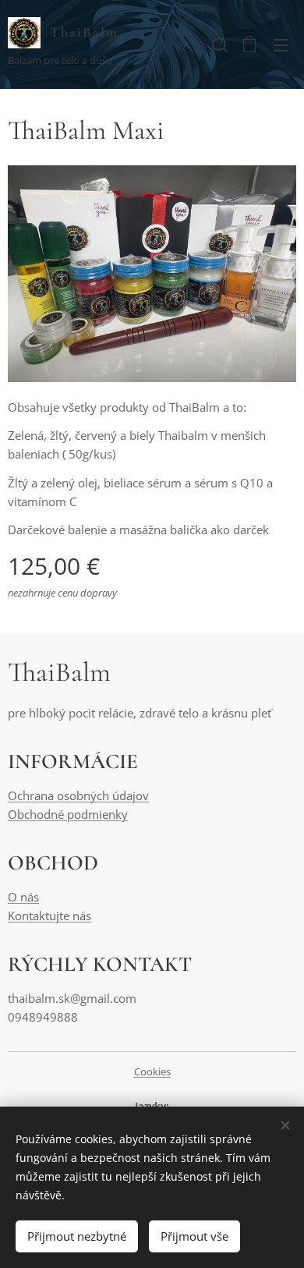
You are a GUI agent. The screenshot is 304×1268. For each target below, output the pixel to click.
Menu (280, 44)
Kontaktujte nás (49, 915)
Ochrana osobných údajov (78, 795)
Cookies (152, 1071)
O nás (23, 897)
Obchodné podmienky (68, 814)
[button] (218, 44)
